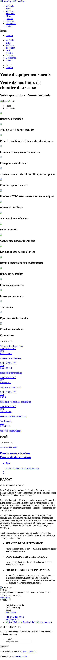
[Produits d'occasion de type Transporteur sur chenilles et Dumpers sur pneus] (1, 168)
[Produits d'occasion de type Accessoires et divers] (1, 202)
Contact (9, 26)
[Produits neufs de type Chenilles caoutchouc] (1, 324)
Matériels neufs (10, 7)
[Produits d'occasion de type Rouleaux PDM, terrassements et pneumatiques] (1, 191)
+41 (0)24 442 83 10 (15, 617)
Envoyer (4, 647)
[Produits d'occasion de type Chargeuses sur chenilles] (1, 157)
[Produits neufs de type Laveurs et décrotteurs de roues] (1, 246)
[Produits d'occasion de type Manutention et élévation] (1, 213)
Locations (10, 21)
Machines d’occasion (10, 12)
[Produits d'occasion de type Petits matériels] (1, 224)
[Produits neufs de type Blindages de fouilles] (1, 268)
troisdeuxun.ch (20, 656)
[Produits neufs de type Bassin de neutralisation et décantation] (1, 257)
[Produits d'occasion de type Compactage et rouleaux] (1, 180)
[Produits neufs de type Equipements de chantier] (1, 313)
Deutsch (9, 35)
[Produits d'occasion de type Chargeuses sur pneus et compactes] (1, 146)
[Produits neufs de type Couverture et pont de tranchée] (1, 235)
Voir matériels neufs (8, 447)
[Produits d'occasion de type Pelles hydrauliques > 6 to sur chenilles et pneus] (1, 135)
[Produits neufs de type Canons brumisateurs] (1, 279)
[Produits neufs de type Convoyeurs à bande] (1, 290)
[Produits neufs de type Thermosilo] (1, 302)
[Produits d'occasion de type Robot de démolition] (1, 113)
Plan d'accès (11, 612)
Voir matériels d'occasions (11, 346)
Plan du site (5, 597)
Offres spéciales (9, 17)
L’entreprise (11, 23)
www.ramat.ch (29, 652)
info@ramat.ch (12, 619)
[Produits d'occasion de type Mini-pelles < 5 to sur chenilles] (1, 124)
